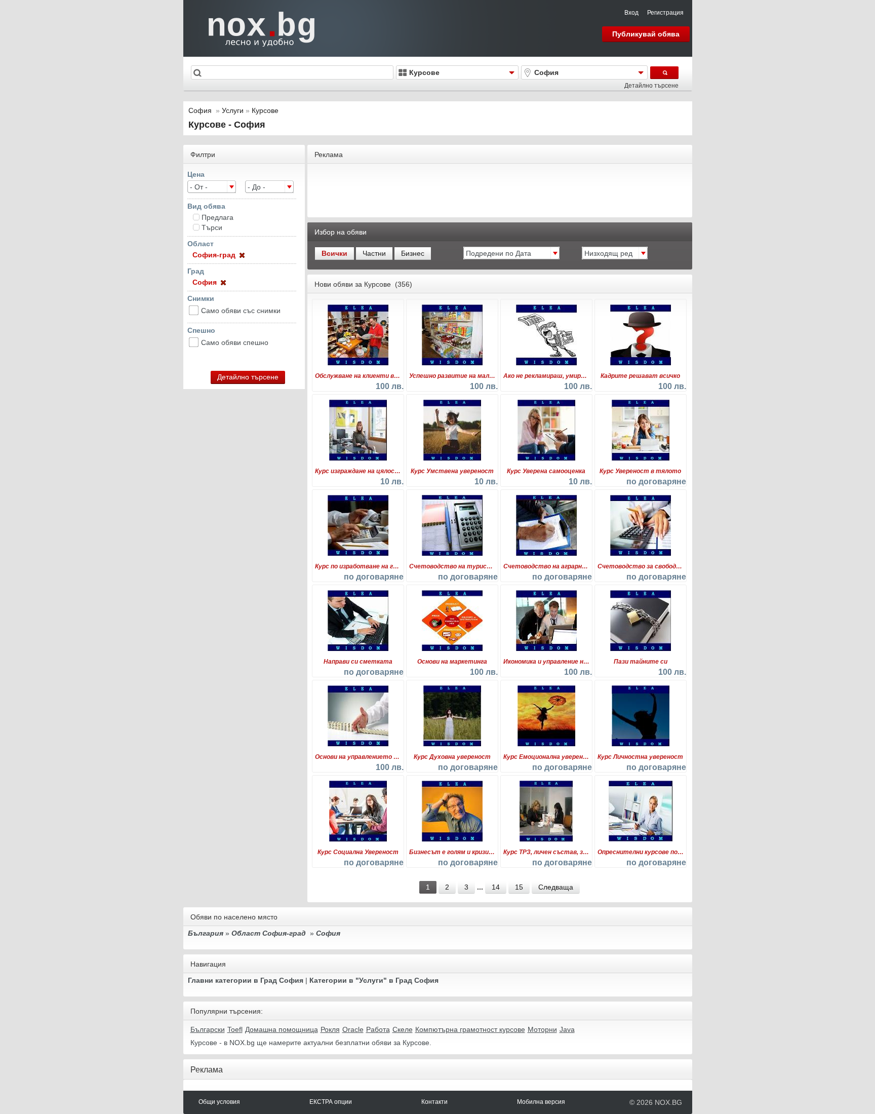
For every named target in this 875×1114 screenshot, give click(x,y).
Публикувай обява (646, 34)
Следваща (555, 887)
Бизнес (412, 253)
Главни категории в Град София (245, 980)
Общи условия (219, 1101)
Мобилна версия (541, 1101)
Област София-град (268, 933)
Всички (334, 253)
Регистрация (665, 12)
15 (519, 887)
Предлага (217, 217)
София (200, 110)
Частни (374, 253)
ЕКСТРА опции (330, 1101)
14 (496, 887)
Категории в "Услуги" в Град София (374, 980)
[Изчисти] (241, 255)
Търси (212, 227)
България (205, 933)
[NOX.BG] (255, 28)
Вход (631, 12)
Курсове (265, 110)
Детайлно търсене (651, 85)
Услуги (233, 110)
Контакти (434, 1101)
